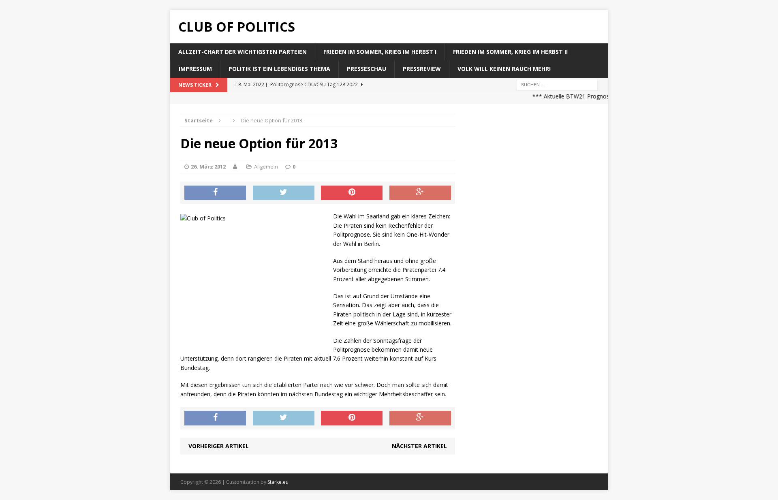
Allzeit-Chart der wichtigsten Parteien (242, 52)
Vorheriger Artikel (218, 446)
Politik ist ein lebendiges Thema (279, 69)
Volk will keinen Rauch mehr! (504, 69)
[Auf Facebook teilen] (215, 193)
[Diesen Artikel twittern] (283, 193)
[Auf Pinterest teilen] (352, 193)
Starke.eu (278, 482)
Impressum (195, 69)
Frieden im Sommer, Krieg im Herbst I (379, 52)
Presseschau (366, 69)
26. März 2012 (208, 166)
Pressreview (422, 69)
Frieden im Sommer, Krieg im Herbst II (510, 52)
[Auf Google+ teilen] (420, 193)
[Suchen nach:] (557, 84)
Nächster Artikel (419, 446)
